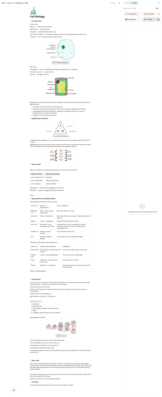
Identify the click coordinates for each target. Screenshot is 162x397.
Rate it (157, 8)
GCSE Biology (18, 3)
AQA (26, 3)
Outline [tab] (135, 3)
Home (3, 3)
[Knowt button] (119, 3)
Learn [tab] (128, 3)
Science (9, 3)
